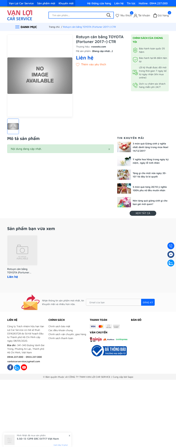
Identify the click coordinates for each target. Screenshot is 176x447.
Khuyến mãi (66, 3)
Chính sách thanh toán (60, 338)
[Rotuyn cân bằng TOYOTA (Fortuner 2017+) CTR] (22, 250)
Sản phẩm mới (46, 3)
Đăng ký (148, 302)
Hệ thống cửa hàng (99, 3)
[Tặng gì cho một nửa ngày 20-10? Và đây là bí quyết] (124, 175)
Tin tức (131, 3)
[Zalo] (17, 367)
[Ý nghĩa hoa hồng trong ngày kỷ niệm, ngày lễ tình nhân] (124, 161)
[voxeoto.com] (19, 14)
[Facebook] (10, 367)
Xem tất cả (143, 213)
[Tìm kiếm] (108, 15)
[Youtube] (24, 367)
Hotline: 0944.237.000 (153, 3)
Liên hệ (119, 3)
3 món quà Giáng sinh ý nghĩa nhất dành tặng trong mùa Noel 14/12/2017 (150, 147)
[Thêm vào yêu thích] (91, 64)
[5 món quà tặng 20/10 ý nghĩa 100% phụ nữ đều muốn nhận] (124, 188)
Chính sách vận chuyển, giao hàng (67, 334)
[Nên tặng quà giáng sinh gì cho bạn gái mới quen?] (124, 202)
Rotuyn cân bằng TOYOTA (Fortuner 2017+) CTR (18, 271)
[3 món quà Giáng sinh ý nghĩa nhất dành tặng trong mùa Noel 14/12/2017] (124, 147)
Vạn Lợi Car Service (21, 3)
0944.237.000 (15, 356)
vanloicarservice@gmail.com (23, 361)
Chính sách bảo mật (59, 326)
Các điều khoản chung (60, 330)
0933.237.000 (34, 356)
